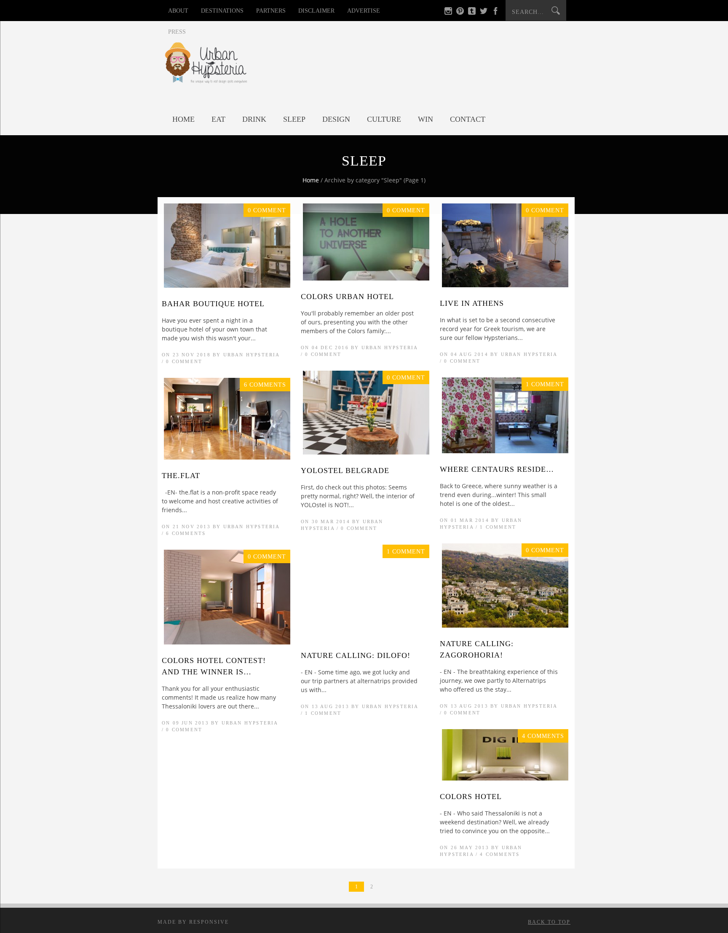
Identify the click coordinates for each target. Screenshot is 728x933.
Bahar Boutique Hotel (213, 303)
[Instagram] (448, 12)
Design (336, 119)
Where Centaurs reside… (497, 469)
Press (177, 32)
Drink (254, 119)
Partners (271, 11)
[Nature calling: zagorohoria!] (505, 625)
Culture (384, 119)
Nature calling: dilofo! (355, 655)
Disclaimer (316, 11)
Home (183, 119)
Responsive (209, 922)
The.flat (181, 475)
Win (425, 119)
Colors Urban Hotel (347, 296)
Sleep (294, 119)
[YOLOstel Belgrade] (366, 452)
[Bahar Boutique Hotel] (227, 285)
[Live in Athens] (505, 285)
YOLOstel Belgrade (345, 470)
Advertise (363, 11)
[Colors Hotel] (505, 778)
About (178, 11)
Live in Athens (472, 303)
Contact (467, 119)
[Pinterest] (460, 12)
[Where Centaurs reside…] (505, 451)
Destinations (222, 11)
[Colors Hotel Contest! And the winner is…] (227, 642)
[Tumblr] (472, 12)
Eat (218, 119)
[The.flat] (227, 457)
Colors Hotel (471, 796)
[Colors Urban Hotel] (366, 278)
